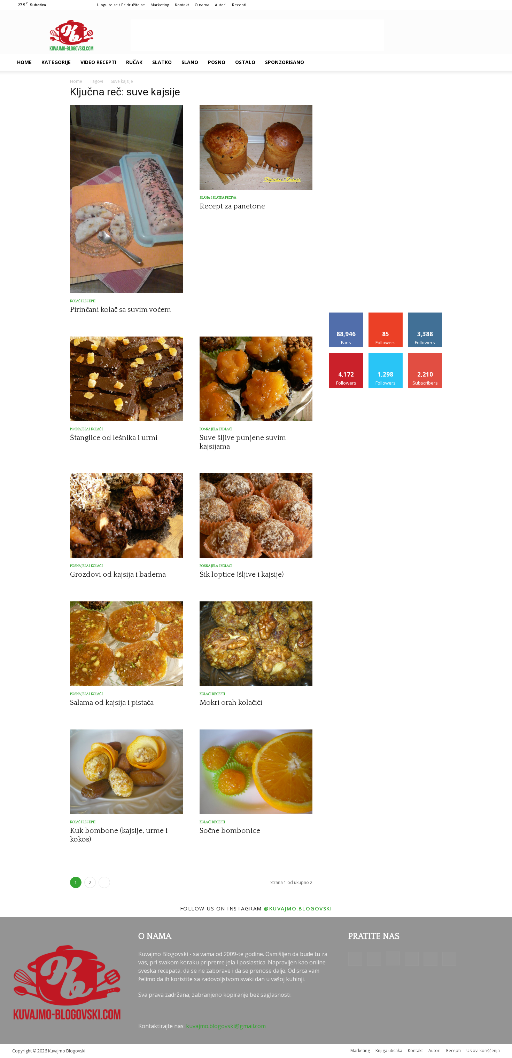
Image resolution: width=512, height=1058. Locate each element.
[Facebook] (417, 62)
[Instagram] (440, 62)
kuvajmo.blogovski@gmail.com (226, 1026)
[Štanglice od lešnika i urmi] (126, 379)
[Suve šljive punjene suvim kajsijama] (256, 379)
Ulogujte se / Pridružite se (121, 4)
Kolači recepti (82, 301)
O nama (202, 4)
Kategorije (56, 62)
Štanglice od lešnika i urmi (113, 438)
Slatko (162, 62)
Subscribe (425, 355)
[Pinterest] (452, 62)
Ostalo (245, 62)
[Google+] (429, 62)
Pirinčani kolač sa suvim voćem (120, 310)
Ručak (134, 62)
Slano (189, 62)
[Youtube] (476, 62)
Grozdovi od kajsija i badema (118, 574)
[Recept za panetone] (256, 147)
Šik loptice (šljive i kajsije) (242, 574)
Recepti (239, 4)
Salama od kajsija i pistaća (112, 702)
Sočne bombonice (230, 831)
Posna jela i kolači (86, 429)
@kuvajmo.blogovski (298, 908)
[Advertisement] (257, 35)
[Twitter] (464, 62)
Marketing (159, 4)
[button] (491, 62)
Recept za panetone (232, 206)
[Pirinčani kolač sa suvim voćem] (126, 199)
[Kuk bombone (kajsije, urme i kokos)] (126, 771)
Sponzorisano (284, 62)
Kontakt (182, 4)
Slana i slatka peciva (218, 198)
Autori (220, 4)
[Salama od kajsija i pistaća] (126, 643)
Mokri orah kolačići (231, 702)
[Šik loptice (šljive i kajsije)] (256, 515)
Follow (386, 315)
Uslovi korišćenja (483, 1050)
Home (24, 62)
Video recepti (98, 62)
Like (346, 315)
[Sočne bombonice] (256, 771)
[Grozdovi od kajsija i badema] (126, 515)
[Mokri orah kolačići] (256, 643)
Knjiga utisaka (388, 1050)
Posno (216, 62)
